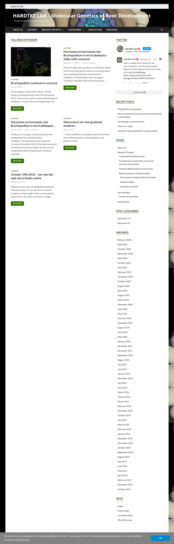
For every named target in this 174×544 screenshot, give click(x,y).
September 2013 (125, 452)
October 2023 (124, 263)
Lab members (74, 30)
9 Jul (154, 59)
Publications (95, 30)
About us (18, 30)
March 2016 (123, 392)
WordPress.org (125, 520)
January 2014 (124, 433)
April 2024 (123, 258)
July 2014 (122, 420)
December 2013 (125, 438)
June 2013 (122, 466)
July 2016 (122, 383)
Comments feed (125, 515)
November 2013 (125, 443)
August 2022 (124, 286)
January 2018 (124, 341)
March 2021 (123, 299)
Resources (112, 30)
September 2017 (125, 355)
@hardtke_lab (145, 59)
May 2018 (122, 336)
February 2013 (124, 480)
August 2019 (124, 327)
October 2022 (124, 281)
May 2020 (122, 313)
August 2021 (124, 295)
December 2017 (125, 346)
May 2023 (122, 267)
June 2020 (122, 309)
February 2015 (124, 406)
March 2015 (123, 401)
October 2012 (124, 489)
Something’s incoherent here (131, 121)
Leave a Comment (89, 63)
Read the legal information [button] (17, 540)
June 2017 (122, 369)
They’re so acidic (125, 126)
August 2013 (124, 457)
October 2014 (124, 415)
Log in (120, 506)
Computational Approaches (132, 156)
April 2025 (123, 244)
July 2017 (122, 364)
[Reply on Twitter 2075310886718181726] (125, 83)
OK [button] (160, 538)
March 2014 (123, 424)
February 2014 (124, 429)
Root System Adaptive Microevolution (138, 177)
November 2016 (125, 378)
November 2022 (125, 276)
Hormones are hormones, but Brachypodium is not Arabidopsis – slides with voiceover (85, 55)
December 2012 (125, 484)
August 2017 (124, 360)
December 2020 (125, 304)
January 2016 (124, 397)
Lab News (32, 30)
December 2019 (125, 323)
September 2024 (125, 253)
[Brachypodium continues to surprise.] (34, 61)
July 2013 (122, 461)
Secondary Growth (129, 186)
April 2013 (123, 475)
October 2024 (124, 249)
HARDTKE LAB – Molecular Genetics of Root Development (82, 15)
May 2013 (122, 470)
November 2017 (125, 350)
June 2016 (122, 387)
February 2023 (124, 272)
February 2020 (124, 318)
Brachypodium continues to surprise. (34, 83)
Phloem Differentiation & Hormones (136, 168)
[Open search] (162, 30)
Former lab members (128, 196)
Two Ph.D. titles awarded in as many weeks (137, 130)
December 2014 (125, 410)
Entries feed (123, 510)
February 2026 (124, 239)
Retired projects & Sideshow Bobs (134, 173)
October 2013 (124, 447)
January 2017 (124, 373)
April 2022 (123, 290)
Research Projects (51, 30)
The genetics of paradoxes (130, 109)
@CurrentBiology (137, 72)
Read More (16, 107)
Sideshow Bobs (127, 182)
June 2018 (122, 332)
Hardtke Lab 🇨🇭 (131, 59)
